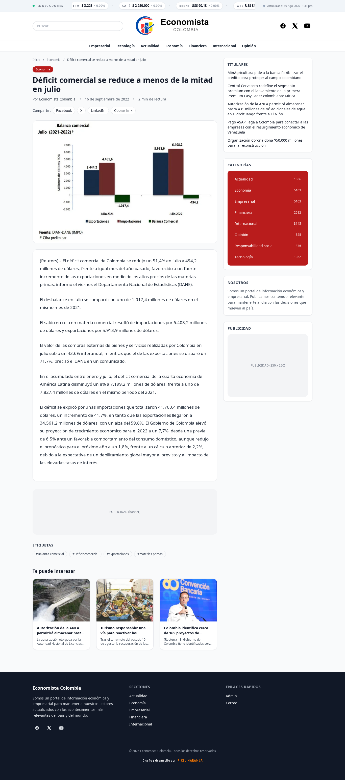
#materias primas (150, 554)
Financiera (198, 45)
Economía (174, 45)
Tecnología (125, 45)
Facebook (64, 110)
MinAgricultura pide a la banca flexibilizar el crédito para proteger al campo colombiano (265, 75)
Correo (231, 702)
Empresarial (99, 45)
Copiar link (123, 110)
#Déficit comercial (85, 554)
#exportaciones (118, 554)
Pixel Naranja (190, 760)
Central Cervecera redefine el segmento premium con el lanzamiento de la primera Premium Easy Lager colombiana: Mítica (264, 90)
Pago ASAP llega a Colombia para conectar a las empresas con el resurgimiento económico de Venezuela (268, 127)
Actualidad (150, 45)
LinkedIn (98, 110)
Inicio (36, 60)
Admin (231, 695)
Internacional (224, 45)
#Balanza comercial (50, 554)
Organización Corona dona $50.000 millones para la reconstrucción (265, 143)
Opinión (249, 45)
